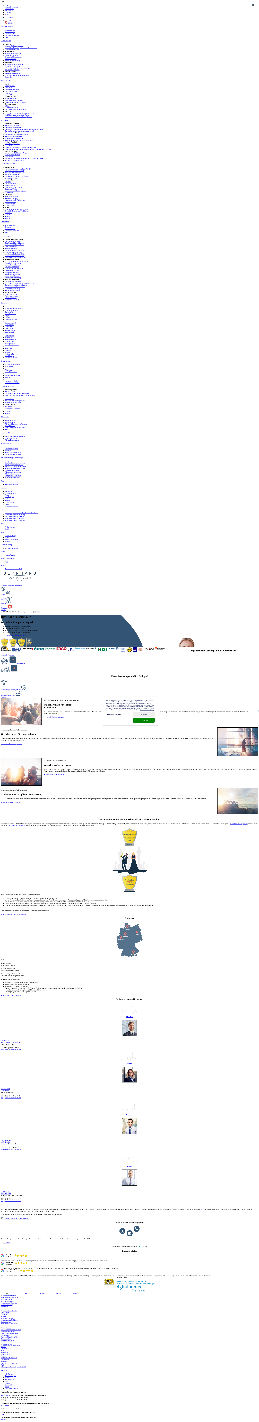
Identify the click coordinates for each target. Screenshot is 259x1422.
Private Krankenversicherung (14, 465)
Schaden (10, 23)
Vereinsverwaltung (11, 202)
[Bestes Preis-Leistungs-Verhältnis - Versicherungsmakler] (129, 883)
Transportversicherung (12, 299)
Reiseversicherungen (11, 196)
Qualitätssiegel (9, 205)
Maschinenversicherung (12, 274)
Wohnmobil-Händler (11, 381)
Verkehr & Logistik (11, 357)
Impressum (4, 1361)
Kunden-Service (6, 1354)
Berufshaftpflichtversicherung (14, 243)
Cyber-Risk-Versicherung (13, 263)
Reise (6, 429)
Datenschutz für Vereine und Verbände (17, 176)
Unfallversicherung (11, 438)
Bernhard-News (10, 502)
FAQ (6, 562)
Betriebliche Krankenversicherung (16, 285)
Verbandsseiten (9, 33)
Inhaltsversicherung (11, 59)
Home (7, 5)
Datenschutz (5, 1359)
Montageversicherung (12, 276)
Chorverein (8, 87)
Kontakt (7, 537)
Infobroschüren (10, 406)
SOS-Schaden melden (12, 548)
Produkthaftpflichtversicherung (15, 250)
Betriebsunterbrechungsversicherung (16, 261)
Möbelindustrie (9, 336)
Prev (0, 711)
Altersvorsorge (5, 1335)
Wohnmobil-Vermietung (12, 383)
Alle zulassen (144, 720)
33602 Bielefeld (6, 1194)
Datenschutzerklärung (147, 710)
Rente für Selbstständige (12, 290)
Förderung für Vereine (12, 174)
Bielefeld (129, 1166)
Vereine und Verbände (10, 1296)
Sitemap (7, 216)
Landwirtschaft (9, 326)
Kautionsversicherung (12, 272)
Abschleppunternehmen (12, 364)
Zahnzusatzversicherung (12, 470)
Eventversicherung (11, 248)
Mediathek (8, 218)
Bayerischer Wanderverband (14, 136)
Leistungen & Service (12, 35)
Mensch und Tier (10, 420)
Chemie (7, 317)
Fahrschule (8, 370)
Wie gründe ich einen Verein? (14, 171)
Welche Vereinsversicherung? (10, 1297)
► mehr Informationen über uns (11, 995)
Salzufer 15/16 (5, 1089)
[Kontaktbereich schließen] (253, 5)
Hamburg (129, 1115)
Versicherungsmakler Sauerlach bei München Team (21, 513)
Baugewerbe (9, 312)
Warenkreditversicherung (13, 278)
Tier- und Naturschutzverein (14, 95)
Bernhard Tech (9, 399)
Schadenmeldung (10, 536)
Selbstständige (9, 356)
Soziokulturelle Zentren (12, 155)
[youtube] (12, 1293)
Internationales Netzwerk (13, 402)
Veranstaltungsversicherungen (14, 64)
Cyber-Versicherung (11, 55)
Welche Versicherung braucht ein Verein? (18, 169)
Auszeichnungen (10, 493)
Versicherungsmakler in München (15, 520)
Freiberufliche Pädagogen (13, 73)
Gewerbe (8, 350)
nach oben (4, 1370)
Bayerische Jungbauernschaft (14, 127)
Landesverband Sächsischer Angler (16, 153)
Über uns (8, 12)
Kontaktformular (10, 555)
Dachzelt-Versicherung (12, 447)
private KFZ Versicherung (13, 452)
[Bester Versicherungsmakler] (129, 837)
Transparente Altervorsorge (13, 476)
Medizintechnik (10, 330)
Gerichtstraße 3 (6, 1192)
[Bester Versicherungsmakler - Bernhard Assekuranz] (4, 642)
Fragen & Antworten (11, 539)
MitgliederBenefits (11, 198)
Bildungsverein (10, 86)
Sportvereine (9, 193)
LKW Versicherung (11, 298)
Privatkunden (9, 10)
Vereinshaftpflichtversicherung (14, 46)
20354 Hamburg (6, 1142)
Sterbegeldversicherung (12, 477)
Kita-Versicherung (10, 98)
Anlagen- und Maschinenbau (14, 308)
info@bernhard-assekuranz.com (11, 1098)
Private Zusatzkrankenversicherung (16, 466)
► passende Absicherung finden (15, 635)
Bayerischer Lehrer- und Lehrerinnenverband (19, 131)
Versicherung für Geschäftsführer (15, 257)
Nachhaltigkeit (9, 497)
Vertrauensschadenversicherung (15, 256)
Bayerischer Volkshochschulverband (16, 135)
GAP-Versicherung (11, 294)
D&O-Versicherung (11, 247)
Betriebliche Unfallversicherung (15, 287)
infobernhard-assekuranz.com (11, 1050)
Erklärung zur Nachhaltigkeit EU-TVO (13, 1367)
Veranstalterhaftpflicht (12, 50)
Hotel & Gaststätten (11, 372)
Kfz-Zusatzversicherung (12, 70)
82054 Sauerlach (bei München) (11, 1042)
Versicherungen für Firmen (9, 1320)
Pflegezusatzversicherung (13, 472)
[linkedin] (7, 1293)
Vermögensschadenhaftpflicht (14, 254)
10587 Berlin (5, 1091)
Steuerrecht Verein (11, 189)
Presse (7, 504)
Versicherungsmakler (11, 506)
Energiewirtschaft (10, 323)
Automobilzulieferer (11, 310)
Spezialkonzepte (10, 32)
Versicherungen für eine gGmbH (15, 109)
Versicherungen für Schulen (14, 100)
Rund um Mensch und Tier (9, 1337)
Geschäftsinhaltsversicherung (14, 268)
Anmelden (10, 20)
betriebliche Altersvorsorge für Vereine (17, 115)
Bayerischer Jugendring (12, 125)
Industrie (7, 352)
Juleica (7, 106)
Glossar (7, 214)
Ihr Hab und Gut (10, 422)
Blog (6, 37)
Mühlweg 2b (5, 1040)
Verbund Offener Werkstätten (14, 160)
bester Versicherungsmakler (238, 824)
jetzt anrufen (5, 1405)
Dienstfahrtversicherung (12, 66)
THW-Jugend (9, 156)
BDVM (202, 1209)
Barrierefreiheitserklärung (9, 1363)
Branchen (8, 227)
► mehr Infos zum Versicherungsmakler (14, 914)
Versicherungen (10, 30)
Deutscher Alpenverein (12, 144)
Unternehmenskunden (10, 1311)
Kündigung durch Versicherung (15, 200)
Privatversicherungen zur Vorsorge (16, 424)
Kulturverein (9, 93)
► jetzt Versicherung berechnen (11, 802)
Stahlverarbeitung (10, 339)
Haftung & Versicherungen (13, 187)
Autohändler (9, 366)
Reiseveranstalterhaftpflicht (13, 252)
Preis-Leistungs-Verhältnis (17, 825)
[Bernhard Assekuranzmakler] (20, 584)
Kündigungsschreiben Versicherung (16, 209)
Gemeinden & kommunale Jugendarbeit (17, 75)
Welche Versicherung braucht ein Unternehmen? (20, 395)
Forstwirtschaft (9, 325)
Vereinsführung (10, 185)
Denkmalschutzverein (12, 89)
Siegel (7, 529)
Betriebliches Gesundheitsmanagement (17, 393)
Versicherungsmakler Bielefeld (14, 518)
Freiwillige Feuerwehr (12, 91)
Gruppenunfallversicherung (13, 57)
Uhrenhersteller (10, 343)
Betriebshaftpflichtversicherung (15, 245)
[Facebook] (2, 1293)
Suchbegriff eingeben (7, 612)
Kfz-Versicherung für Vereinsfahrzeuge (17, 68)
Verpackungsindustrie (12, 345)
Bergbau (7, 315)
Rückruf (3, 1419)
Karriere (10, 17)
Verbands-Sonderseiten (8, 1301)
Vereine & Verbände (11, 7)
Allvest (7, 461)
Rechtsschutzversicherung (13, 53)
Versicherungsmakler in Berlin (14, 516)
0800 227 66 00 (6, 1395)
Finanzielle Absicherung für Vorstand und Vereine (21, 48)
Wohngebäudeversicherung (13, 454)
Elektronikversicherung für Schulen (16, 102)
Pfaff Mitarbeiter (10, 426)
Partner (7, 495)
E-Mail (3, 1414)
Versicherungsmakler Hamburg (15, 515)
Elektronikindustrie (11, 319)
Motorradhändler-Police (12, 375)
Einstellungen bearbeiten (113, 714)
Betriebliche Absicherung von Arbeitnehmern (19, 113)
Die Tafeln (8, 145)
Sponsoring (4, 1352)
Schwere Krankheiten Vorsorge (15, 468)
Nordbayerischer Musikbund (14, 138)
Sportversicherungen (11, 108)
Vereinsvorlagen (10, 204)
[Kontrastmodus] (248, 1414)
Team (6, 498)
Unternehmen (9, 9)
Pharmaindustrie (10, 337)
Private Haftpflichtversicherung (15, 436)
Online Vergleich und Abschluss (15, 427)
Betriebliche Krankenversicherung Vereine (18, 117)
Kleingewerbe (9, 354)
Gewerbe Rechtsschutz (12, 270)
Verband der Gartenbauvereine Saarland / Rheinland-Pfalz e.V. (25, 158)
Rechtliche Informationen (9, 1358)
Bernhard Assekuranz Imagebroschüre (16, 1218)
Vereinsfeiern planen (11, 178)
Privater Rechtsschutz (12, 440)
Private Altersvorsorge (12, 474)
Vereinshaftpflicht (6, 1299)
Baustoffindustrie (10, 314)
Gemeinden (8, 77)
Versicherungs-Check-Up (9, 1303)
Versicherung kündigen (12, 408)
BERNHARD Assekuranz (11, 1345)
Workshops (8, 213)
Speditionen (8, 377)
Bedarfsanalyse (10, 391)
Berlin (129, 1063)
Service (7, 14)
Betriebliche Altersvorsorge (13, 281)
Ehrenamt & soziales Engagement (15, 191)
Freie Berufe (9, 348)
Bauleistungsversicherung (13, 241)
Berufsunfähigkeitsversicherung (15, 463)
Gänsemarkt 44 (6, 1140)
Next (258, 711)
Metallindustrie (9, 332)
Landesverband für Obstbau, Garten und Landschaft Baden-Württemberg (28, 149)
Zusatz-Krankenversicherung (10, 1333)
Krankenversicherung (8, 1331)
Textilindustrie (9, 341)
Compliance (4, 1348)
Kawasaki (8, 450)
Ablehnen (144, 714)
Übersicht (8, 182)
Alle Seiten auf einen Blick (13, 569)
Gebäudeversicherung (12, 267)
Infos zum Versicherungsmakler (15, 172)
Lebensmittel (9, 328)
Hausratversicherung (11, 449)
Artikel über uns (10, 527)
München (129, 1017)
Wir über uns (9, 491)
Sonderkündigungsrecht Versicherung (17, 211)
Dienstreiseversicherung (12, 289)
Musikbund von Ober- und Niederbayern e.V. (19, 140)
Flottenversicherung (11, 296)
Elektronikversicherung (12, 60)
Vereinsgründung (10, 183)
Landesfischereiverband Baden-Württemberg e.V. (20, 147)
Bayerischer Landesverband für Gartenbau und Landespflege (24, 129)
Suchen (37, 612)
